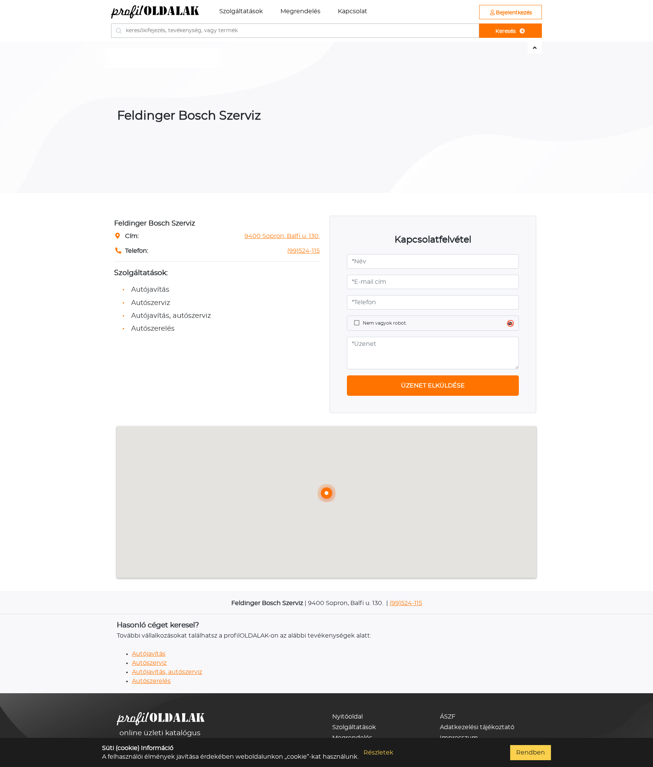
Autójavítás (149, 654)
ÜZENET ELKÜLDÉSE (433, 386)
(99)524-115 (303, 251)
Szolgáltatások (241, 11)
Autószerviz (149, 663)
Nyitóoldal (347, 717)
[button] (326, 493)
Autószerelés (151, 681)
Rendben (530, 753)
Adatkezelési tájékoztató (477, 727)
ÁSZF (447, 717)
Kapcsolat (352, 11)
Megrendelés (300, 11)
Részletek (378, 753)
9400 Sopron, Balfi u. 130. (282, 236)
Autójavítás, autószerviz (167, 672)
